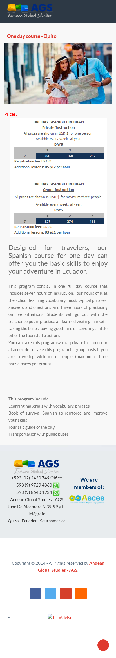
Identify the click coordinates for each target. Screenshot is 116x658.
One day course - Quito (32, 36)
